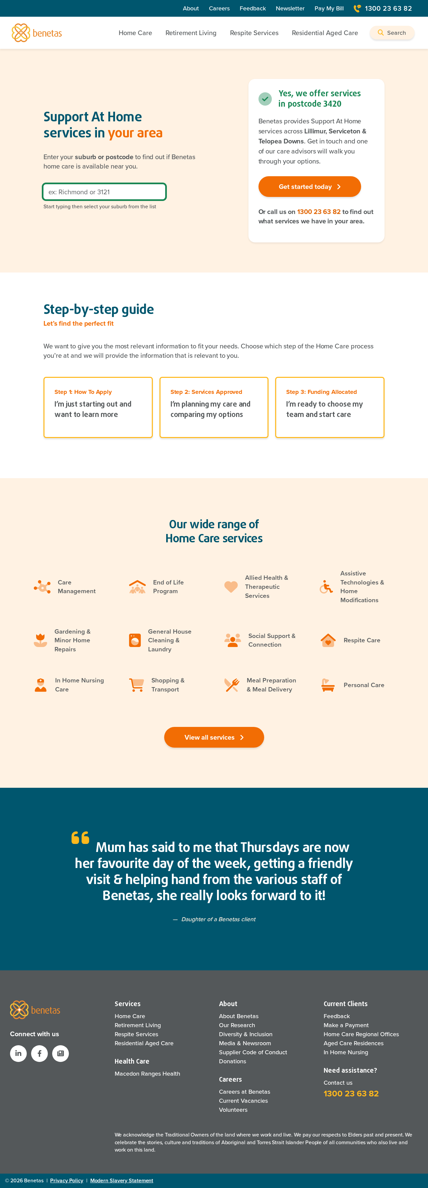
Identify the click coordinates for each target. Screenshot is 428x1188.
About (191, 8)
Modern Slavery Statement (121, 1180)
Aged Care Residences (354, 1043)
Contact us (338, 1082)
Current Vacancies (243, 1100)
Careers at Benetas (244, 1091)
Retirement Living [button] (191, 33)
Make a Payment (346, 1025)
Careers (219, 8)
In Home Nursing (346, 1052)
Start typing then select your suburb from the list (99, 206)
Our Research (237, 1025)
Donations (232, 1061)
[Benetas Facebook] (39, 1053)
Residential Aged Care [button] (325, 33)
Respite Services (136, 1034)
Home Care (130, 1016)
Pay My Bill (329, 8)
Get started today (306, 187)
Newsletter (290, 8)
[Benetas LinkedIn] (18, 1053)
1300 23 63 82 (388, 8)
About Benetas (238, 1016)
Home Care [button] (135, 33)
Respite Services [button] (254, 33)
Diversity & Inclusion (246, 1034)
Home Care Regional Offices (361, 1034)
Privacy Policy (66, 1180)
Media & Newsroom (245, 1043)
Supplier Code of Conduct (253, 1052)
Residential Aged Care (144, 1043)
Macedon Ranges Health (147, 1073)
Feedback (253, 8)
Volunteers (233, 1109)
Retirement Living (138, 1025)
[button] (392, 32)
